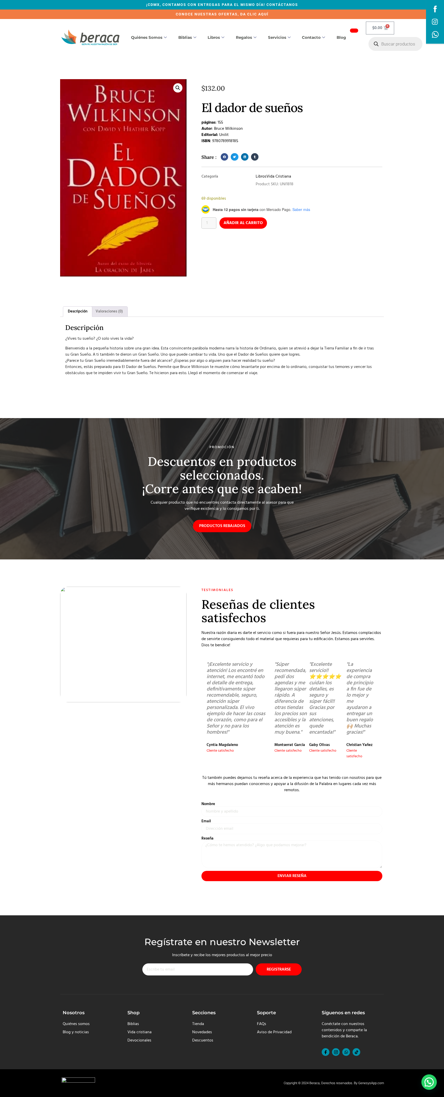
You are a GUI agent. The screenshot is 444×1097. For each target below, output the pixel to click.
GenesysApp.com (371, 1083)
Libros (214, 37)
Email (206, 821)
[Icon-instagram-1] (336, 1052)
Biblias (185, 37)
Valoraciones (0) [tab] (109, 311)
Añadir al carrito (243, 223)
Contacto (311, 37)
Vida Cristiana (278, 176)
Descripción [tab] (77, 311)
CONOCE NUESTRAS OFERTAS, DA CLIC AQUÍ (222, 14)
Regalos (244, 37)
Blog (341, 37)
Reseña (207, 839)
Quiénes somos (146, 37)
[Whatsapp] (346, 1052)
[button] (177, 88)
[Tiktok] (356, 1052)
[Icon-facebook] (325, 1052)
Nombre (208, 804)
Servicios (277, 37)
